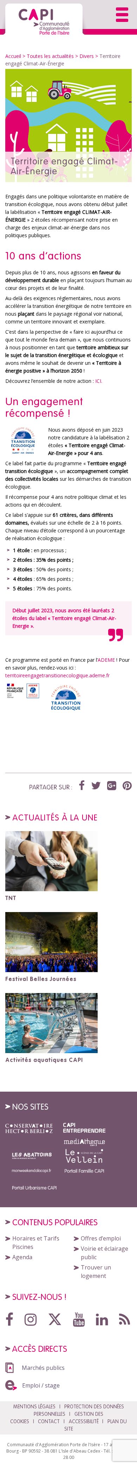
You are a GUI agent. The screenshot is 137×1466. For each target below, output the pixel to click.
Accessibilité (84, 1421)
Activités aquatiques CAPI (44, 1060)
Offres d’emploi (101, 1238)
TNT (10, 898)
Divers (86, 56)
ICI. (98, 381)
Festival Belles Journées (41, 979)
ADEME (106, 659)
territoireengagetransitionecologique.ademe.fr (57, 675)
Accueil (13, 56)
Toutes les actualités (50, 56)
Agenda (22, 1257)
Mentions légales (34, 1406)
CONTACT (49, 1421)
